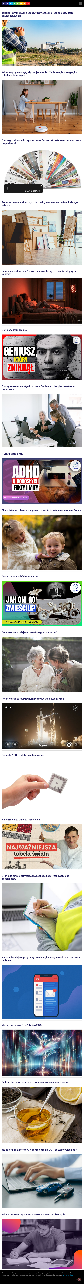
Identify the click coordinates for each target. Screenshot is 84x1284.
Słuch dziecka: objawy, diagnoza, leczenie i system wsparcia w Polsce (41, 510)
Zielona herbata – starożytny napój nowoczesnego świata (35, 1082)
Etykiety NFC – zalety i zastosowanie (23, 755)
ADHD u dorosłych (12, 454)
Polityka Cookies (67, 1275)
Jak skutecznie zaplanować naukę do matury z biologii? (33, 1214)
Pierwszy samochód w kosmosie (20, 576)
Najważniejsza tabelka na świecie (21, 819)
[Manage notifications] (79, 1279)
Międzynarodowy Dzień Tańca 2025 (22, 1025)
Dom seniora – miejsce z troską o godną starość (29, 632)
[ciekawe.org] (19, 4)
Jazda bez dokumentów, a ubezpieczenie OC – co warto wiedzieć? (39, 1149)
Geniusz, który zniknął (14, 330)
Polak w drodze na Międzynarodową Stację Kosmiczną (33, 698)
